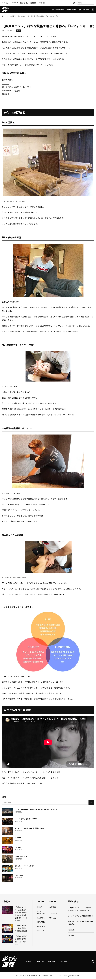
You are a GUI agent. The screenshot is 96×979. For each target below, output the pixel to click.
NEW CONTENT (41, 912)
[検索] (91, 802)
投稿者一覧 (24, 3)
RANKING (41, 918)
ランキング (14, 3)
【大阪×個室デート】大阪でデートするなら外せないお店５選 (80, 908)
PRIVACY (40, 930)
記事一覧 (5, 3)
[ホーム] (3, 16)
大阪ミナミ (53, 913)
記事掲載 (33, 3)
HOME (39, 907)
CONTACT (41, 926)
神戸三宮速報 (84, 9)
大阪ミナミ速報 (58, 9)
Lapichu (71, 935)
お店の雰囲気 (7, 79)
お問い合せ (42, 3)
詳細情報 (5, 94)
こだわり (5, 83)
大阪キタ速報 (71, 9)
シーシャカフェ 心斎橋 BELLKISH (80, 916)
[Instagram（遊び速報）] (74, 3)
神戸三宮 (52, 918)
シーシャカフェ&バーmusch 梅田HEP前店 (80, 922)
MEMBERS (41, 922)
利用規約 (51, 961)
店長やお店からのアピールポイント (17, 87)
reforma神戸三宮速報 (11, 90)
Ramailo (71, 930)
